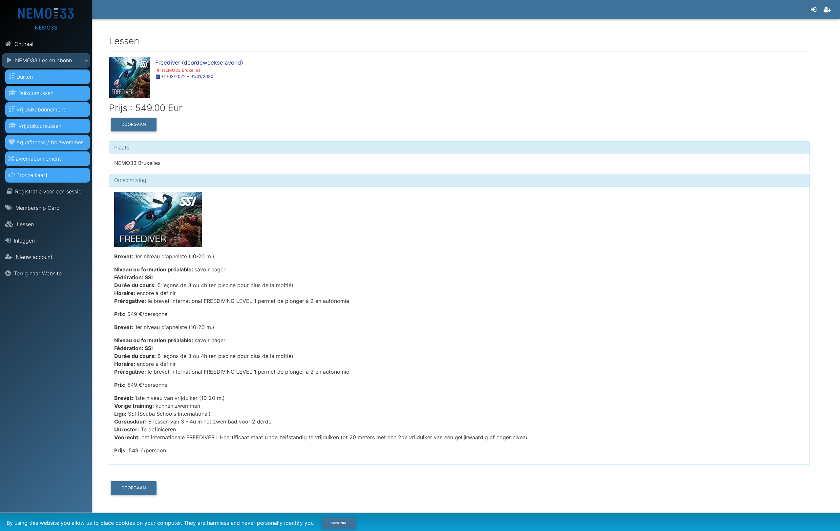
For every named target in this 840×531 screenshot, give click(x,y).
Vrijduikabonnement (40, 109)
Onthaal (23, 44)
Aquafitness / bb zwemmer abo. (46, 144)
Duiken (24, 76)
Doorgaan (133, 124)
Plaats (121, 147)
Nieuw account (33, 257)
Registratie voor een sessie (48, 191)
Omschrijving (130, 180)
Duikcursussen (35, 93)
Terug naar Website (37, 273)
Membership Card (37, 208)
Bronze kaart (32, 175)
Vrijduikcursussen (39, 126)
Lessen (24, 224)
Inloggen (23, 240)
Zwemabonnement (38, 158)
